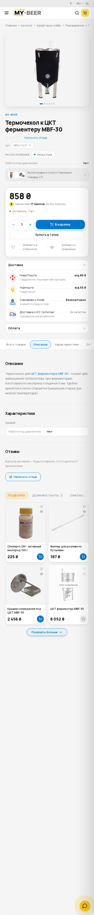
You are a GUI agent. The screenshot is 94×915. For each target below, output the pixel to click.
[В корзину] (40, 556)
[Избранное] (41, 506)
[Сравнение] (41, 511)
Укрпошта (27, 287)
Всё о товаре (16, 344)
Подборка (16, 495)
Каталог (27, 25)
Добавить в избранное (30, 247)
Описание (40, 344)
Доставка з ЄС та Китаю (37, 312)
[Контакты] (85, 906)
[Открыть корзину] (85, 13)
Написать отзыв (35, 138)
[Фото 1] (47, 69)
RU (78, 3)
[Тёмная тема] (87, 3)
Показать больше (44, 632)
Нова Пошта (28, 275)
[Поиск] (76, 12)
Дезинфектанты (47, 495)
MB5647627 (20, 145)
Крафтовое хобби (49, 25)
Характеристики (67, 344)
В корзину (63, 224)
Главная (11, 25)
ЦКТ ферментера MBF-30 (49, 374)
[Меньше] (13, 224)
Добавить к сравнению (68, 247)
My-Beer (11, 114)
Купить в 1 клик (47, 235)
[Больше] (30, 224)
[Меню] (8, 12)
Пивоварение (74, 25)
